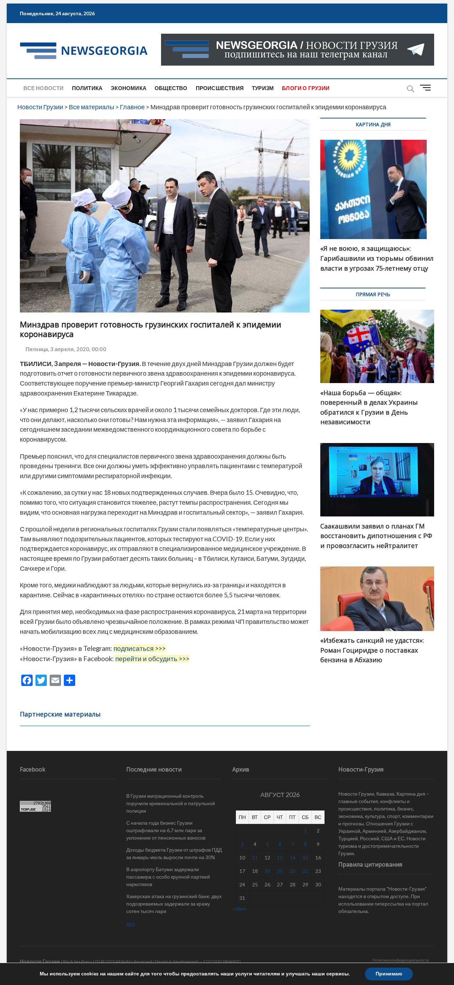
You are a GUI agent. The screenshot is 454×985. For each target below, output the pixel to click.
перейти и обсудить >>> (152, 659)
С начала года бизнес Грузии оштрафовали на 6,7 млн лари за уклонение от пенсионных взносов (165, 830)
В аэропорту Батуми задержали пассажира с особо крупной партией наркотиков (168, 876)
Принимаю (389, 973)
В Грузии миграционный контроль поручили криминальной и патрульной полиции (170, 803)
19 (267, 871)
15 (305, 857)
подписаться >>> (140, 648)
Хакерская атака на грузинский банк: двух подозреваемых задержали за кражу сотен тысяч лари (174, 903)
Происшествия (220, 88)
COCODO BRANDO (222, 961)
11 (255, 857)
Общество (171, 88)
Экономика (128, 88)
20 (280, 871)
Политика (87, 88)
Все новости (43, 88)
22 (305, 871)
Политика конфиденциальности (400, 960)
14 (292, 857)
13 (280, 857)
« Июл (239, 909)
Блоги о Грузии (306, 88)
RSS (130, 925)
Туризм (263, 88)
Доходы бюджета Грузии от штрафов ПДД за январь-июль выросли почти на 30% (174, 853)
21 (292, 871)
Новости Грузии (40, 961)
